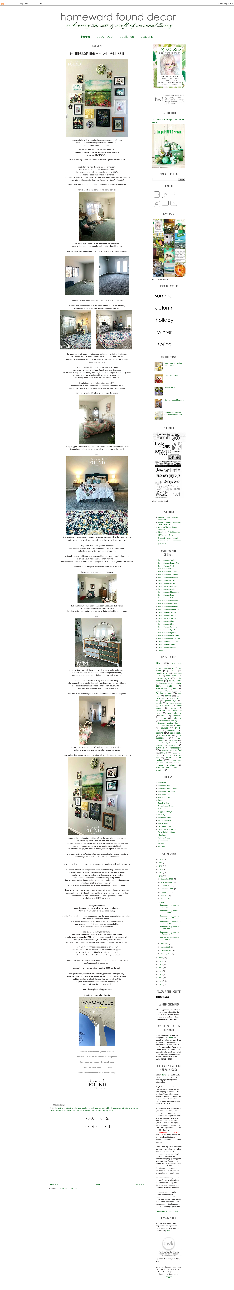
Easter (160, 800)
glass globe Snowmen (174, 703)
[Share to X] (58, 1105)
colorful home (93, 1108)
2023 (161, 869)
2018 (161, 964)
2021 (161, 876)
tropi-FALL (168, 755)
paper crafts (175, 733)
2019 (161, 961)
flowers (168, 696)
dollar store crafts (168, 684)
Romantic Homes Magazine (169, 538)
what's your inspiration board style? (173, 364)
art (173, 668)
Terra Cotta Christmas (166, 832)
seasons (147, 36)
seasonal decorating (162, 743)
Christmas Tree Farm (166, 791)
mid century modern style (169, 721)
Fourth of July (163, 803)
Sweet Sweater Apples (166, 560)
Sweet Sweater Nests (166, 583)
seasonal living (175, 743)
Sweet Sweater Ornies (166, 589)
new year (161, 847)
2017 (161, 968)
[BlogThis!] (56, 1105)
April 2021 (165, 944)
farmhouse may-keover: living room (169, 928)
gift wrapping (163, 841)
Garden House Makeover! (175, 400)
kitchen (163, 716)
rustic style (173, 740)
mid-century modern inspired (168, 723)
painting (159, 733)
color (75, 1108)
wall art (111, 1110)
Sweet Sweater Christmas (168, 575)
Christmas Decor (164, 786)
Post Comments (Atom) (68, 1189)
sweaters (161, 650)
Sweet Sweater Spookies (167, 630)
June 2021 (165, 899)
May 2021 (165, 902)
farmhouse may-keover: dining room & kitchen (169, 917)
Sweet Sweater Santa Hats (168, 610)
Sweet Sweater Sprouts (167, 633)
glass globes (165, 705)
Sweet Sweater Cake (166, 569)
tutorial (168, 758)
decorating (102, 1108)
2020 (161, 958)
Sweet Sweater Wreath (167, 647)
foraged (171, 698)
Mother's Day (163, 823)
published (126, 36)
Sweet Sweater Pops (166, 595)
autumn (173, 671)
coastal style (68, 1108)
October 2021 (166, 885)
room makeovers (96, 1110)
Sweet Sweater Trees (166, 644)
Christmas (162, 783)
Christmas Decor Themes (168, 789)
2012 (161, 984)
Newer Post (53, 1184)
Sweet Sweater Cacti (166, 566)
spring (105, 1110)
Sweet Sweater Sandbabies (168, 607)
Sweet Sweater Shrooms (167, 618)
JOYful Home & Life (165, 535)
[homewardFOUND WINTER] (164, 338)
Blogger (168, 1277)
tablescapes (176, 748)
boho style (59, 1108)
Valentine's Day (164, 838)
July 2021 (165, 895)
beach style (161, 673)
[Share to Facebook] (61, 1105)
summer (172, 745)
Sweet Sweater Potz (166, 598)
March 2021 (166, 947)
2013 (161, 981)
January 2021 (166, 954)
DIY (108, 1108)
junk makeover (174, 713)
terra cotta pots (167, 750)
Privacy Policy (172, 1211)
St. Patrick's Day (164, 826)
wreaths (159, 770)
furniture (79, 1110)
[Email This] (54, 1105)
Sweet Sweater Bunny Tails (168, 563)
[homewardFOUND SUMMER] (164, 301)
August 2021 (166, 892)
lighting (163, 718)
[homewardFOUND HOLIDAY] (164, 326)
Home (97, 1184)
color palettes (83, 1108)
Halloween (162, 809)
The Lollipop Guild (172, 375)
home (85, 36)
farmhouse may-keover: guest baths (169, 912)
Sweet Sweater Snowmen (168, 627)
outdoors (171, 730)
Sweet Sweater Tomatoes (168, 641)
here (169, 1231)
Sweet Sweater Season (167, 615)
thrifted (178, 750)
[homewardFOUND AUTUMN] (164, 313)
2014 (161, 978)
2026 (161, 859)
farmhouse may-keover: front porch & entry (169, 933)
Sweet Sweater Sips (166, 621)
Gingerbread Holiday (166, 806)
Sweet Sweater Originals (167, 586)
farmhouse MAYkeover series (169, 541)
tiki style (164, 753)
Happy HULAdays (165, 812)
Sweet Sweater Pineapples (168, 592)
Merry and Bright (164, 818)
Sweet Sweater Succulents (168, 636)
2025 (161, 863)
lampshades (176, 716)
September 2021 (167, 889)
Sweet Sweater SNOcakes (168, 604)
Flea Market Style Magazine (169, 532)
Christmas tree (164, 794)
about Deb (105, 36)
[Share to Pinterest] (63, 1105)
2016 (161, 971)
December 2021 (167, 879)
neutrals (164, 728)
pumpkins (166, 735)
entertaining (126, 1108)
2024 (161, 866)
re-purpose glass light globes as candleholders (174, 413)
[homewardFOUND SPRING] (164, 350)
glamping (159, 703)
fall (174, 688)
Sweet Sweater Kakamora (168, 578)
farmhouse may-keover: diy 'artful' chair (170, 922)
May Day (161, 815)
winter (172, 765)
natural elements (167, 725)
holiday (161, 844)
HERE (171, 1037)
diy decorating (116, 1108)
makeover (86, 1110)
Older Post (140, 1184)
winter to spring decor (166, 768)
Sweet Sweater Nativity (167, 580)
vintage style (176, 760)
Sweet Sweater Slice (166, 624)
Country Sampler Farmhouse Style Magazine (169, 523)
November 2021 (167, 882)
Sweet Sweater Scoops (167, 612)
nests (179, 725)
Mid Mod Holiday (164, 820)
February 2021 (167, 950)
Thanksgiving (163, 835)
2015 (161, 974)
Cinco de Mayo (164, 797)
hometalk (174, 708)
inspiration (160, 710)
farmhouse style (69, 1110)
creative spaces (167, 683)
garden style (170, 701)
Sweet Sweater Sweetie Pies (169, 639)
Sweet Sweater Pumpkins (168, 601)
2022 (161, 873)
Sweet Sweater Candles (167, 572)
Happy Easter (170, 388)
